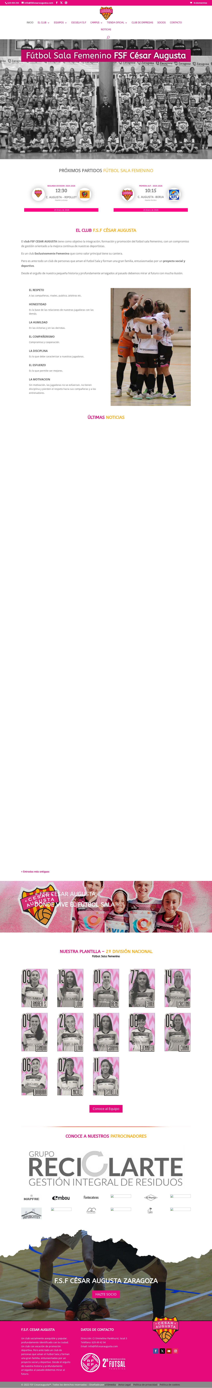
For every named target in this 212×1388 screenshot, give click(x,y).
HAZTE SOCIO (106, 1294)
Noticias (106, 30)
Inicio (30, 23)
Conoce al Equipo (106, 1108)
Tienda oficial (115, 23)
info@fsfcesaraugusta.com (103, 1346)
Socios (161, 23)
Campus (94, 23)
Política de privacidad (145, 1384)
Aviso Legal (124, 1384)
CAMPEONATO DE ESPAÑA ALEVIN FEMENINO (54, 538)
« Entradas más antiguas (35, 871)
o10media (110, 1384)
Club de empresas (142, 23)
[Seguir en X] (162, 1351)
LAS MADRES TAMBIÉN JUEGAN (45, 686)
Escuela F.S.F (78, 23)
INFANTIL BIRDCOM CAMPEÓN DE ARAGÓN (53, 834)
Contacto (176, 23)
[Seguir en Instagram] (175, 1351)
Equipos (59, 23)
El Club (42, 23)
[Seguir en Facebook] (155, 1351)
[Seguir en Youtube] (169, 1351)
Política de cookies (170, 1384)
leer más (30, 558)
